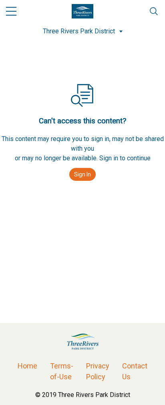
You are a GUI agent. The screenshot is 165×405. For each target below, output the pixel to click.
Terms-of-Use (61, 371)
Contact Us (134, 371)
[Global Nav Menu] (11, 11)
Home (27, 366)
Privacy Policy (97, 371)
